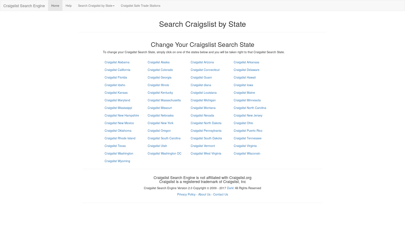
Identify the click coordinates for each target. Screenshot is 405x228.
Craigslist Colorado (160, 70)
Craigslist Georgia (159, 77)
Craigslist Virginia (245, 146)
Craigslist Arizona (202, 62)
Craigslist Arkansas (246, 62)
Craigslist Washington (119, 153)
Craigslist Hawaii (245, 77)
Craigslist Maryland (117, 100)
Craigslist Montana (203, 108)
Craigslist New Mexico (119, 123)
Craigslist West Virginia (206, 153)
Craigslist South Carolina (164, 138)
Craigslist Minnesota (247, 100)
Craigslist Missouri (160, 108)
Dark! (230, 188)
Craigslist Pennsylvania (206, 130)
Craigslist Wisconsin (247, 153)
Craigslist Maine (244, 92)
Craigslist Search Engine (24, 5)
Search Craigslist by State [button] (95, 5)
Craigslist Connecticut (205, 70)
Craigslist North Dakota (206, 123)
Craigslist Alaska (159, 62)
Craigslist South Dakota (206, 138)
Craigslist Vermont (203, 146)
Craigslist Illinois (158, 85)
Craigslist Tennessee (248, 138)
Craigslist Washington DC (164, 153)
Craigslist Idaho (115, 85)
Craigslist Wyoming (117, 161)
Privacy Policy (186, 194)
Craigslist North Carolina (250, 108)
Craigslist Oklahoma (118, 130)
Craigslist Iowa (243, 85)
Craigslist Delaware (246, 70)
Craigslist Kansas (116, 92)
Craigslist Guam (201, 77)
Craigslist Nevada (202, 115)
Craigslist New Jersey (248, 115)
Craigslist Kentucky (160, 92)
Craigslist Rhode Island (120, 138)
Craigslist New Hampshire (122, 115)
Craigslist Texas (115, 146)
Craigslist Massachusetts (164, 100)
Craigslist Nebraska (161, 115)
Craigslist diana (201, 85)
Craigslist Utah (157, 146)
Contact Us (220, 194)
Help (69, 5)
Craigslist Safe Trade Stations (140, 5)
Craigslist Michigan (203, 100)
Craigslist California (117, 70)
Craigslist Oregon (159, 130)
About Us (204, 194)
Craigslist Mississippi (118, 108)
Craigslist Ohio (243, 123)
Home (55, 5)
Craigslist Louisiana (204, 92)
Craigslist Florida (116, 77)
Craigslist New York (160, 123)
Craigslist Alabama (117, 62)
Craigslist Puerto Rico (248, 130)
